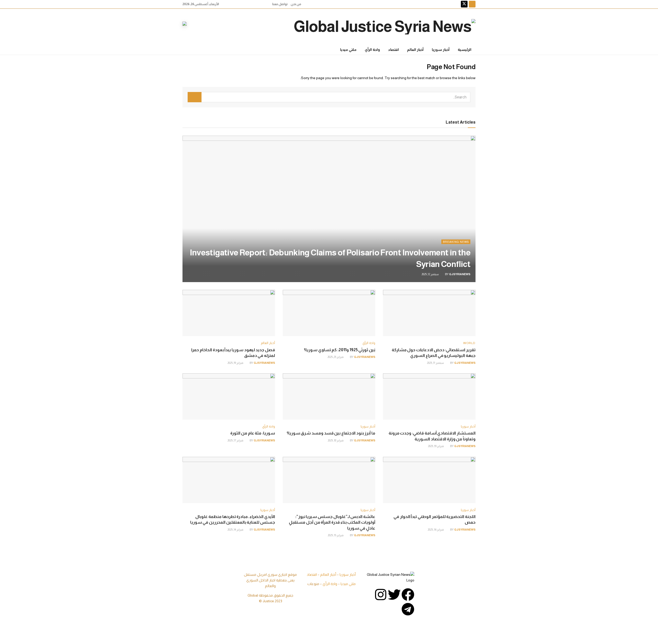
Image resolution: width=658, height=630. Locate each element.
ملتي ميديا (348, 50)
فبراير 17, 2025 (235, 440)
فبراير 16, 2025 (436, 529)
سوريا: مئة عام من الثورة (252, 433)
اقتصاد (393, 50)
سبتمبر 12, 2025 (430, 274)
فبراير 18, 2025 (336, 440)
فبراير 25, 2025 (335, 356)
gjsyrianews (459, 274)
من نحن (296, 4)
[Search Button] (195, 97)
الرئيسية (464, 50)
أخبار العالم (415, 50)
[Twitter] (394, 594)
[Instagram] (380, 594)
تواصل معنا (280, 4)
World (469, 343)
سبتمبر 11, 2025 (435, 362)
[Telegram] (407, 609)
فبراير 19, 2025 (235, 362)
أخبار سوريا (441, 50)
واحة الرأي (372, 50)
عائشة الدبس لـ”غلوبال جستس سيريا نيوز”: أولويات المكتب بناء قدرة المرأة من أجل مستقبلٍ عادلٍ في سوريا (332, 522)
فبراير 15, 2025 (336, 535)
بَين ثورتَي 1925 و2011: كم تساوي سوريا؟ (339, 350)
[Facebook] (407, 594)
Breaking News (456, 241)
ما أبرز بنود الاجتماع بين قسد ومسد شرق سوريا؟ (331, 433)
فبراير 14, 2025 (235, 529)
